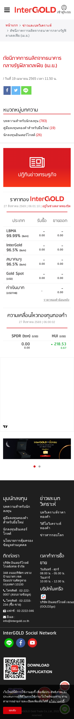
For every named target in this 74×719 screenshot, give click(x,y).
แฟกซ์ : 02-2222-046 (20, 610)
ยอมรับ (12, 710)
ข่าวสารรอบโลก (52, 535)
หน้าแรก (12, 25)
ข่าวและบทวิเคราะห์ (37, 25)
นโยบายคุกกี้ (56, 701)
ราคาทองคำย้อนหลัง (56, 299)
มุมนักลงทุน (15, 499)
